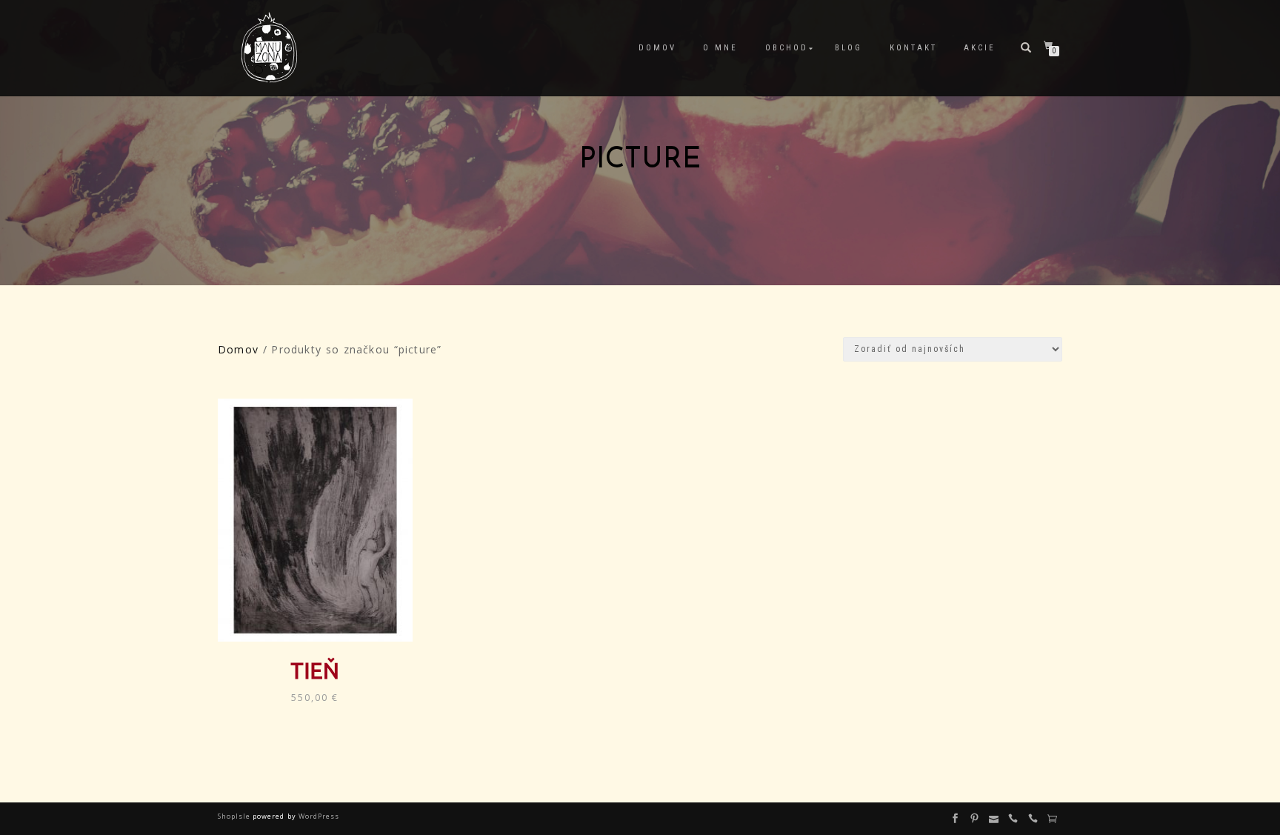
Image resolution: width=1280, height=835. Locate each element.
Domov (657, 48)
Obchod (786, 48)
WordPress (317, 816)
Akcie (980, 48)
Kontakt (913, 48)
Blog (848, 48)
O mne (720, 48)
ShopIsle (235, 816)
